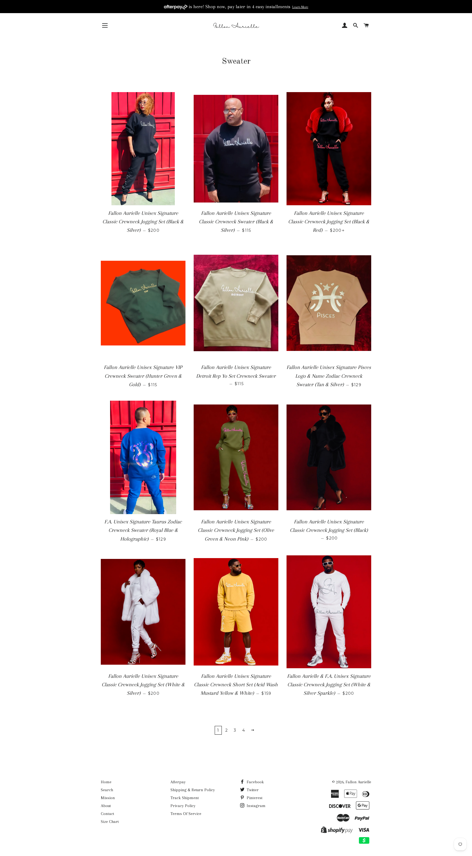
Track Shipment (184, 797)
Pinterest (254, 797)
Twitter (252, 789)
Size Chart (110, 821)
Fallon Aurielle (358, 781)
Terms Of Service (185, 813)
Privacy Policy (183, 805)
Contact (107, 813)
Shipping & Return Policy (192, 789)
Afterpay (178, 781)
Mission (108, 797)
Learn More (300, 7)
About (106, 805)
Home (106, 781)
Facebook (255, 781)
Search (107, 789)
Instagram (256, 805)
